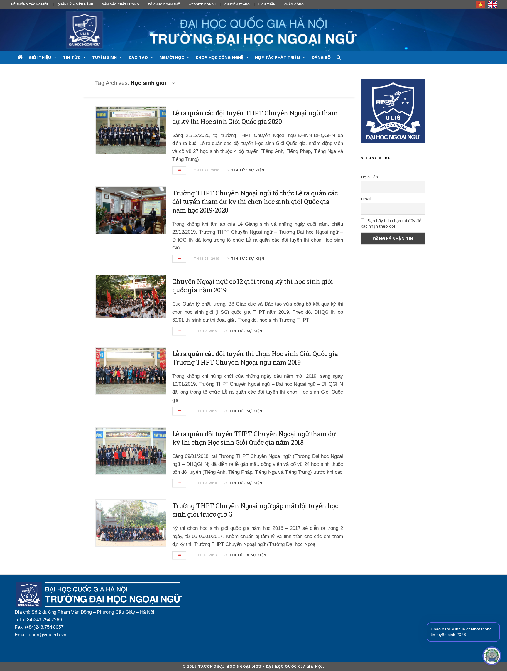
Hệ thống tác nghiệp (30, 4)
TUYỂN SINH (104, 57)
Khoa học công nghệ (219, 57)
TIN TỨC (71, 57)
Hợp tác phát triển (277, 57)
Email (366, 199)
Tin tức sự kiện (247, 170)
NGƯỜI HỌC (172, 57)
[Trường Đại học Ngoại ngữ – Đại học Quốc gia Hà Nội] (253, 30)
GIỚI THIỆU (40, 57)
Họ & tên (369, 177)
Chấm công (294, 4)
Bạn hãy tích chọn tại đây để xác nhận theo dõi (391, 223)
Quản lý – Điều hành (75, 4)
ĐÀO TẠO (138, 57)
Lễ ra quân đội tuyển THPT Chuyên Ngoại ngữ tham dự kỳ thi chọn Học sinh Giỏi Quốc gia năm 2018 (254, 437)
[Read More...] (180, 170)
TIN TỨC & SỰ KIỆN (247, 555)
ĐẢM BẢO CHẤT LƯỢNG (120, 4)
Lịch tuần (267, 4)
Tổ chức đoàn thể (164, 4)
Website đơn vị (202, 4)
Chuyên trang (237, 4)
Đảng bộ (321, 57)
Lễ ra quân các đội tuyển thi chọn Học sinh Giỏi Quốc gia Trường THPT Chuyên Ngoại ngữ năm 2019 (255, 357)
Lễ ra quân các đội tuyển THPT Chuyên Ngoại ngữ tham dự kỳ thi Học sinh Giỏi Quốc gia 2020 (255, 117)
